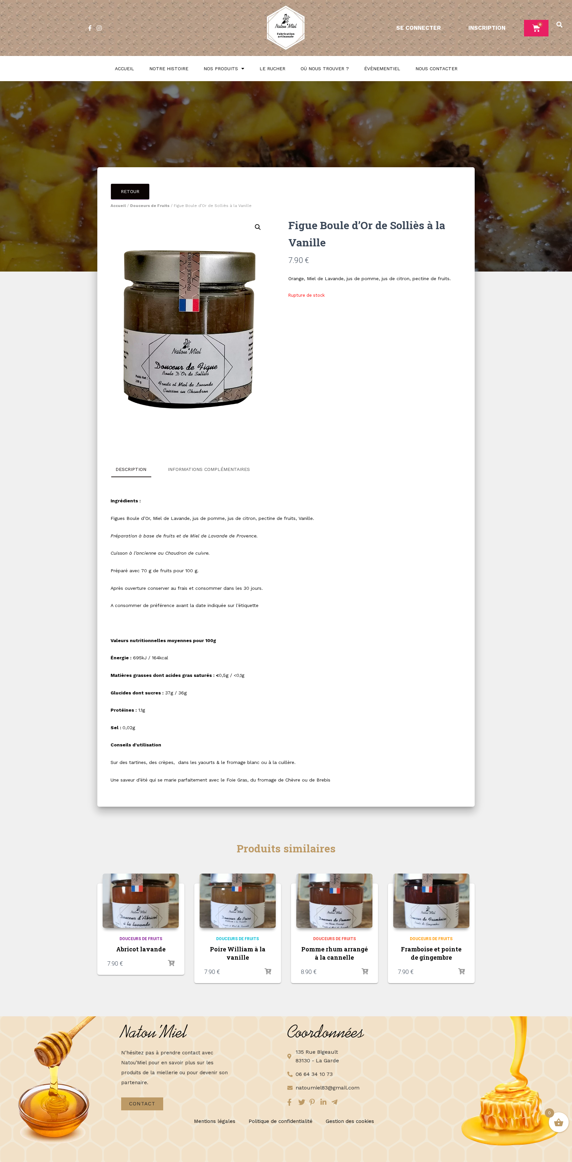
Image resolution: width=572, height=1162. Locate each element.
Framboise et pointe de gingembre (431, 953)
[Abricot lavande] (141, 901)
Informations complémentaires (209, 469)
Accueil (124, 68)
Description (131, 469)
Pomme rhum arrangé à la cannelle (334, 953)
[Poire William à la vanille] (238, 901)
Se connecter (418, 28)
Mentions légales (214, 1121)
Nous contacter (436, 68)
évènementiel (382, 68)
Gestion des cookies (350, 1121)
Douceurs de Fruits (149, 205)
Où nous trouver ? (325, 68)
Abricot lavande (141, 949)
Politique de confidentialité (280, 1121)
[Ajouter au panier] (171, 963)
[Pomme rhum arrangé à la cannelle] (334, 901)
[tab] (136, 469)
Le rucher (272, 68)
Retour (130, 191)
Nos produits (221, 68)
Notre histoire (168, 68)
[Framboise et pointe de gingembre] (431, 901)
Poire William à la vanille (237, 953)
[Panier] (536, 28)
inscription (486, 28)
